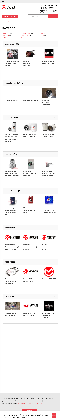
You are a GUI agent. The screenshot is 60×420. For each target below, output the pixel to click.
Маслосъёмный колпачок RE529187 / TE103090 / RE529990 (12, 173)
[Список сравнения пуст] (52, 10)
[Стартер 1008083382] (49, 272)
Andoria (42, 35)
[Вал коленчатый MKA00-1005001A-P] (30, 306)
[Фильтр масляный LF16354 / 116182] (30, 127)
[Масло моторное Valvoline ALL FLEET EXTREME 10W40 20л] (49, 200)
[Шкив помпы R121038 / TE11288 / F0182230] (30, 164)
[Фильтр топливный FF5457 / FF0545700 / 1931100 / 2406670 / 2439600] (12, 127)
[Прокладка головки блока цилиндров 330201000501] (12, 272)
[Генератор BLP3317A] (30, 93)
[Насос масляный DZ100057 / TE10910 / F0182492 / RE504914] (49, 164)
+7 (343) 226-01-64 (45, 7)
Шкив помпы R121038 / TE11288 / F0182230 (30, 173)
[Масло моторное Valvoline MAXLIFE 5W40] (30, 200)
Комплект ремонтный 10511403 (27, 63)
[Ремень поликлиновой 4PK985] (49, 237)
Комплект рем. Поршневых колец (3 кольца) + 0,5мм (12, 247)
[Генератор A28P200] (12, 93)
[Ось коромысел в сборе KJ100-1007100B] (49, 306)
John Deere (6, 35)
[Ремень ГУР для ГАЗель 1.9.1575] (30, 272)
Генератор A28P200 (11, 100)
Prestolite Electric (25, 33)
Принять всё (29, 410)
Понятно (54, 415)
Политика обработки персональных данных (30, 403)
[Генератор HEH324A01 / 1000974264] (49, 93)
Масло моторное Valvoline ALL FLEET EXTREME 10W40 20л (49, 210)
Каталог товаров (9, 16)
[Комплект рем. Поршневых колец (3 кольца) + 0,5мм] (12, 237)
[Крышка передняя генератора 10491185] (49, 54)
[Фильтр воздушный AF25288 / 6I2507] (49, 127)
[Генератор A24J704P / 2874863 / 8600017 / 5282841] (12, 54)
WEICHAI (5, 38)
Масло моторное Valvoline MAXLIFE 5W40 (29, 210)
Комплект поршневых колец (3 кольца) (30, 247)
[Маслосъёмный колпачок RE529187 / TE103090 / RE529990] (12, 164)
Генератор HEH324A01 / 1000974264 (46, 102)
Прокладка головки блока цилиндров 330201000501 (11, 281)
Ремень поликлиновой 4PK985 (46, 247)
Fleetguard (42, 33)
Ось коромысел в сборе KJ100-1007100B (48, 315)
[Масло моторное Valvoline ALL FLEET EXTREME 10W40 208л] (12, 200)
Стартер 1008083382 (49, 279)
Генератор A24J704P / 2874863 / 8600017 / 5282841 (12, 63)
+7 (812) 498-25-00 (45, 5)
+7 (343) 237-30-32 (45, 8)
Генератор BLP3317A (30, 100)
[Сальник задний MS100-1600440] (12, 306)
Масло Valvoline (25, 35)
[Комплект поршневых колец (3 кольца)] (30, 237)
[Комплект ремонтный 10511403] (30, 54)
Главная (4, 21)
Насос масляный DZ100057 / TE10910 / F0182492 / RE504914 (49, 173)
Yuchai (23, 38)
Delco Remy (6, 33)
